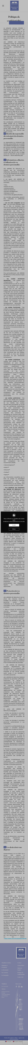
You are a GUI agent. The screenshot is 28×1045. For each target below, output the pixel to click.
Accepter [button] (14, 525)
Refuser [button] (14, 529)
